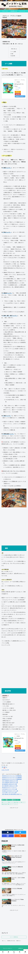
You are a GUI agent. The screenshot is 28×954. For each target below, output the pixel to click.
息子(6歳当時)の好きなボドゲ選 (10, 782)
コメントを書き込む (14, 936)
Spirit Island (5, 804)
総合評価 (13, 55)
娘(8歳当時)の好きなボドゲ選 (9, 784)
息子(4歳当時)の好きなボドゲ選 (10, 780)
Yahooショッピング (19, 96)
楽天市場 (18, 94)
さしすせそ (9, 799)
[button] (25, 445)
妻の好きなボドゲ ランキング (9, 787)
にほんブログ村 (5, 770)
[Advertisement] (14, 525)
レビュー (23, 802)
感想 (12, 53)
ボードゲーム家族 (12, 802)
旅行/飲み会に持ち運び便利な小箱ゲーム (12, 794)
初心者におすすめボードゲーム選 (10, 791)
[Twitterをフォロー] (20, 832)
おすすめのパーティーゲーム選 (9, 789)
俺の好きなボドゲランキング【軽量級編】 (12, 775)
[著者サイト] (8, 832)
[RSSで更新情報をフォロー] (20, 835)
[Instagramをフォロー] (8, 835)
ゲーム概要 (13, 51)
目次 (12, 48)
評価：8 (4, 799)
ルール (18, 802)
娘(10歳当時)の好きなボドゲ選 (9, 785)
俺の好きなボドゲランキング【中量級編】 (12, 777)
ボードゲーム (5, 802)
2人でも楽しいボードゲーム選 (9, 792)
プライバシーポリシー (7, 948)
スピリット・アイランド (13, 804)
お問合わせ (20, 948)
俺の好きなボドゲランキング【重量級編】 (12, 779)
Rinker (19, 87)
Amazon (18, 92)
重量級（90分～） (16, 799)
